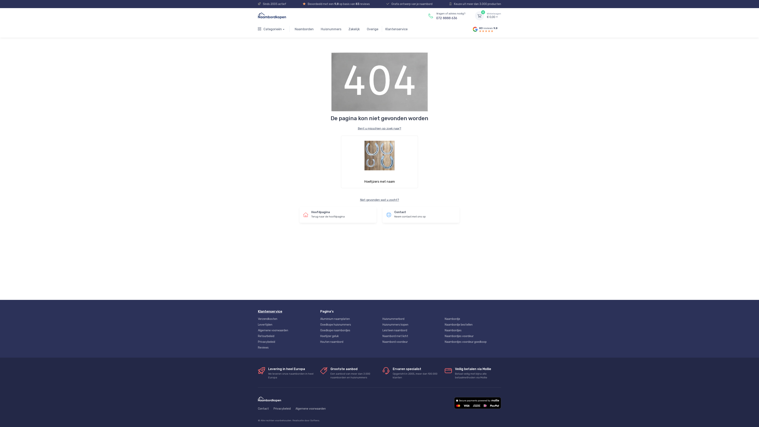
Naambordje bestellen (459, 324)
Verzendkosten (267, 319)
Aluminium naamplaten (335, 319)
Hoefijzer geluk (329, 336)
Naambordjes (453, 330)
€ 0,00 (494, 15)
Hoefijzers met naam (379, 181)
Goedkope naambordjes (335, 330)
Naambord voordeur (395, 342)
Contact (263, 408)
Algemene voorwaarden (273, 330)
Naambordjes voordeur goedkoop (466, 342)
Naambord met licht (395, 336)
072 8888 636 (446, 18)
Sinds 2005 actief (274, 4)
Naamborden (304, 29)
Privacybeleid (266, 342)
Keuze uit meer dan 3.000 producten (477, 4)
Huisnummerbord (393, 319)
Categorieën (272, 29)
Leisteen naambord (394, 330)
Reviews (263, 347)
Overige (372, 29)
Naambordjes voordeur (459, 336)
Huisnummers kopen (395, 324)
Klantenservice (396, 29)
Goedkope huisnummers (335, 324)
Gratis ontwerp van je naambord (411, 4)
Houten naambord (331, 342)
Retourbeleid (266, 336)
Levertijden (265, 324)
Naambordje (452, 319)
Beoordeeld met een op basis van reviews (338, 4)
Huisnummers (331, 29)
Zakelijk (354, 29)
